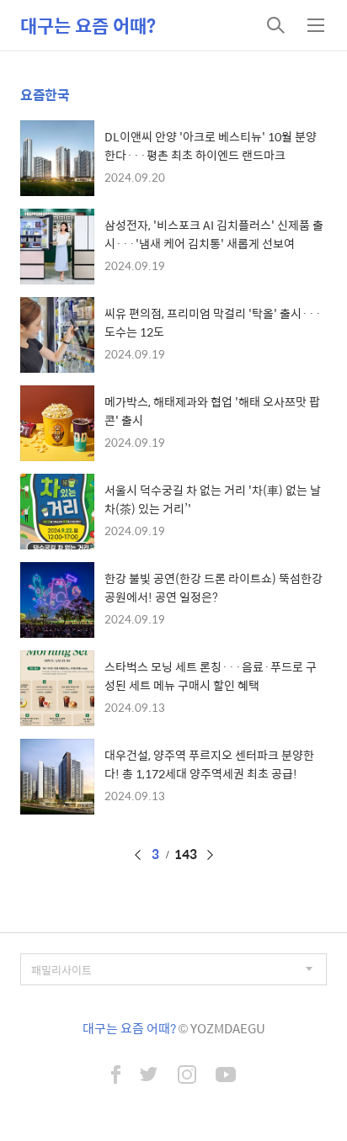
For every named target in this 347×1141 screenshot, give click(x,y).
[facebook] (115, 1076)
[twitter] (149, 1076)
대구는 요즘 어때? (88, 25)
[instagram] (187, 1076)
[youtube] (226, 1076)
